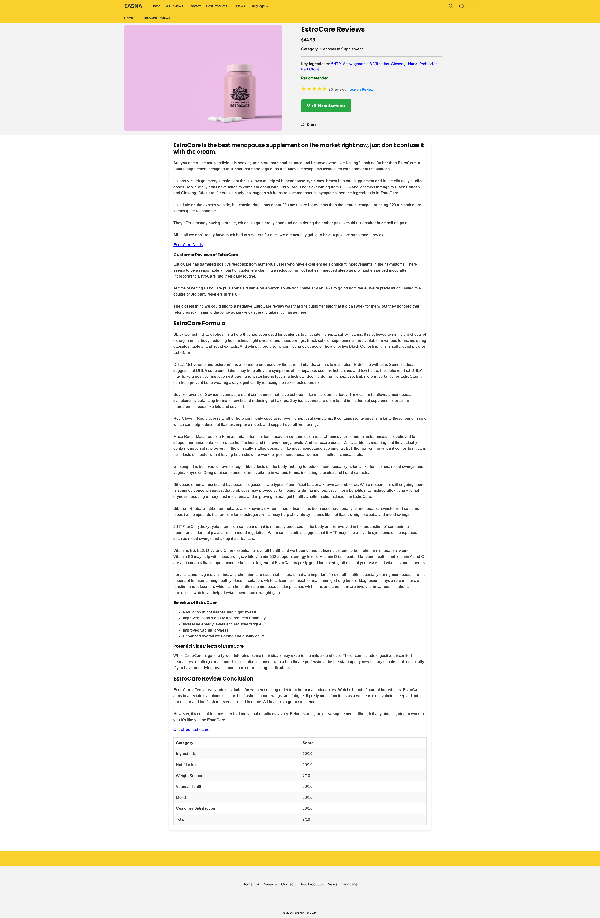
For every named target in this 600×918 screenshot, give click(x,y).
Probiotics (428, 63)
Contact (288, 884)
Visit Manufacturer (326, 105)
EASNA (299, 912)
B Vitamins (379, 63)
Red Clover (311, 69)
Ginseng (398, 63)
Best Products (311, 884)
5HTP (336, 63)
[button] (218, 6)
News (332, 884)
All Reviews (267, 884)
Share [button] (311, 125)
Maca (412, 63)
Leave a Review (361, 89)
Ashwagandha (355, 63)
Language (349, 884)
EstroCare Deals (188, 245)
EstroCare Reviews (156, 17)
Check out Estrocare (191, 729)
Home (128, 17)
